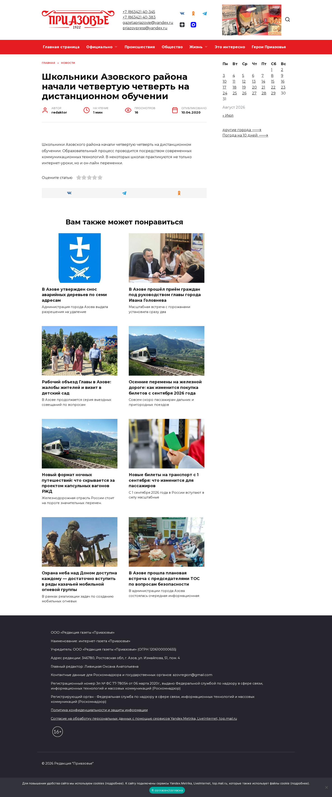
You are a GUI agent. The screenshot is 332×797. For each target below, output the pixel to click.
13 (254, 81)
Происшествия (140, 47)
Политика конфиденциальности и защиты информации (99, 710)
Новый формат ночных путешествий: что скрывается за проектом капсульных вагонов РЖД (78, 483)
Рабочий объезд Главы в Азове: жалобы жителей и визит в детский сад (76, 387)
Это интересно (230, 47)
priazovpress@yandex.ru (145, 28)
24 (225, 93)
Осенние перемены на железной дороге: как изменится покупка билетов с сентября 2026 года (165, 387)
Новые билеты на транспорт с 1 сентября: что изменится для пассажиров (164, 480)
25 (235, 93)
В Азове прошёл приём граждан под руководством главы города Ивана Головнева (165, 294)
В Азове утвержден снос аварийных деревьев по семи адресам (74, 294)
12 (244, 81)
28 (264, 93)
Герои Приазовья (269, 47)
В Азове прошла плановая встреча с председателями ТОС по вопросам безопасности (164, 578)
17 (224, 87)
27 (254, 93)
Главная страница (61, 47)
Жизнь (196, 47)
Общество (172, 47)
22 (273, 87)
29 (273, 93)
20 (254, 87)
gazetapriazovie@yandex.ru (148, 23)
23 (283, 87)
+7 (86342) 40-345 (139, 12)
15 (272, 81)
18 (234, 87)
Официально (99, 47)
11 (234, 81)
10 (225, 81)
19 (244, 87)
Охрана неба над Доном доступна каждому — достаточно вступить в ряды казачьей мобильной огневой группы (79, 581)
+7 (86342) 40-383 (139, 17)
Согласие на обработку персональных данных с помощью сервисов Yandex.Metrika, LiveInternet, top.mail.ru (144, 719)
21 (263, 87)
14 (263, 81)
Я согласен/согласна (167, 790)
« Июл (228, 115)
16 (282, 81)
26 (244, 93)
